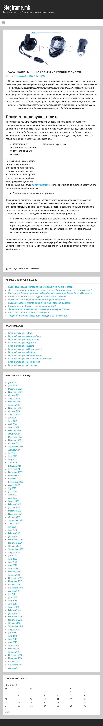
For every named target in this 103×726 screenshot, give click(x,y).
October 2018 (14, 623)
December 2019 (15, 578)
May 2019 (12, 600)
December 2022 (15, 472)
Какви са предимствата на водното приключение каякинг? (37, 296)
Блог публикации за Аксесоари (23, 339)
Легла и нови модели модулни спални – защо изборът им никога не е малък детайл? (50, 290)
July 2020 (12, 555)
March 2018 (13, 645)
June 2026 (12, 385)
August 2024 (14, 414)
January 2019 (14, 613)
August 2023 (14, 449)
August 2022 (14, 485)
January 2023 (14, 469)
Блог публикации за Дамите (22, 342)
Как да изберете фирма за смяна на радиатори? (32, 306)
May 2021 (12, 530)
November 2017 (15, 658)
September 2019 (15, 587)
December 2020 (15, 539)
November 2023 (15, 440)
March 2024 (13, 427)
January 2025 (14, 404)
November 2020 (15, 542)
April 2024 (12, 424)
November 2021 (15, 514)
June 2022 (12, 491)
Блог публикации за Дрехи (21, 345)
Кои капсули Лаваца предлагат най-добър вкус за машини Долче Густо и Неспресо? (50, 293)
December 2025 (15, 388)
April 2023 (12, 462)
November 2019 (15, 581)
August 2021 (13, 523)
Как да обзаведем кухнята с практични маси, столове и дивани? (39, 303)
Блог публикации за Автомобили (24, 336)
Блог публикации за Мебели (22, 352)
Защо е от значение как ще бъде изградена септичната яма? (38, 315)
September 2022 (15, 481)
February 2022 (14, 504)
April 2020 (12, 565)
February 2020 (14, 571)
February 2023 (14, 465)
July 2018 (12, 632)
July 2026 (12, 382)
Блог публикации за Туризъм (22, 365)
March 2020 (13, 568)
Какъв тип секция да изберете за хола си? (29, 312)
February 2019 (14, 610)
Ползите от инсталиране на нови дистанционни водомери (37, 299)
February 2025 (14, 401)
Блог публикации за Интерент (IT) (25, 349)
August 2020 (14, 552)
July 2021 (12, 526)
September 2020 (15, 549)
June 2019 (12, 597)
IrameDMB (40, 75)
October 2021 (14, 517)
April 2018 (12, 642)
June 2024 (12, 421)
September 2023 (15, 446)
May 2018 (12, 639)
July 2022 (12, 488)
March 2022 (13, 501)
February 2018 (14, 648)
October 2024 (14, 411)
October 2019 (14, 584)
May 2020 (12, 562)
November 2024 (15, 408)
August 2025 (14, 398)
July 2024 (12, 417)
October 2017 (14, 661)
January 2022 (14, 507)
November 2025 (15, 392)
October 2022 (14, 478)
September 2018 (15, 626)
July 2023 (12, 453)
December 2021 (15, 510)
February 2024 (14, 430)
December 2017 (15, 655)
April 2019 (12, 603)
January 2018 (14, 651)
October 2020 (14, 546)
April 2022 (12, 498)
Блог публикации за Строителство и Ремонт (30, 358)
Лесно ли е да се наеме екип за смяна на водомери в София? (39, 309)
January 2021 (13, 536)
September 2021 (15, 520)
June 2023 (12, 456)
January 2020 (14, 575)
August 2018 (14, 629)
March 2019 (13, 607)
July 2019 (12, 594)
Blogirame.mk (16, 8)
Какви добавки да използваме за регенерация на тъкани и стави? (40, 286)
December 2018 (15, 616)
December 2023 (15, 437)
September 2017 (15, 664)
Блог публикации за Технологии (24, 268)
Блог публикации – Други (20, 333)
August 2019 (14, 591)
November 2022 (15, 475)
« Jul (7, 712)
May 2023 (12, 459)
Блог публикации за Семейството (25, 355)
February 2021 (14, 533)
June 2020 (12, 558)
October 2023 (14, 443)
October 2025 (14, 395)
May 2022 (12, 494)
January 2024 (14, 433)
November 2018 (15, 619)
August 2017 (13, 668)
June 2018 (12, 635)
